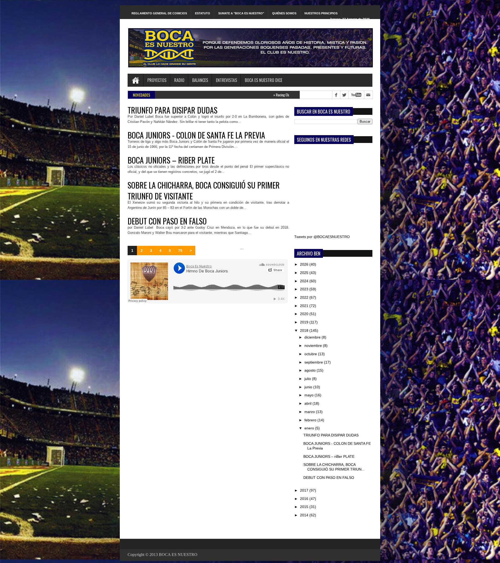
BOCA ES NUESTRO (178, 554)
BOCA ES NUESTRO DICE (263, 80)
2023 (304, 289)
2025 (304, 273)
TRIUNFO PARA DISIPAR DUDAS (172, 110)
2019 (304, 322)
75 (180, 250)
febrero (310, 420)
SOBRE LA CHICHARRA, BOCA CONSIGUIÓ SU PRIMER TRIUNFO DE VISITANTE (204, 191)
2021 (304, 306)
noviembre (313, 345)
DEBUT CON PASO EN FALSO (167, 221)
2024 (304, 281)
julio (308, 379)
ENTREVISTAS (226, 80)
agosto (310, 370)
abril (308, 403)
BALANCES (200, 80)
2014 (304, 515)
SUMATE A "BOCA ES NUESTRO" (241, 13)
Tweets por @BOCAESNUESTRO (322, 237)
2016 (304, 499)
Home (135, 80)
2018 (304, 330)
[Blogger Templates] (288, 252)
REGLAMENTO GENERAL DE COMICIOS (159, 13)
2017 (304, 490)
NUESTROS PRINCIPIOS (321, 13)
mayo (309, 395)
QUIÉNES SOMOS (284, 13)
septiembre (314, 362)
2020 (304, 314)
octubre (311, 354)
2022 (304, 297)
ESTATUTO (202, 13)
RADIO (179, 80)
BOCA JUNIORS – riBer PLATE (171, 160)
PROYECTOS (156, 80)
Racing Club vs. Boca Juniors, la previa (274, 94)
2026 (304, 264)
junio (308, 387)
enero (309, 428)
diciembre (313, 337)
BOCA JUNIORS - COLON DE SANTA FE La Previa (196, 135)
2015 (304, 507)
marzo (310, 412)
